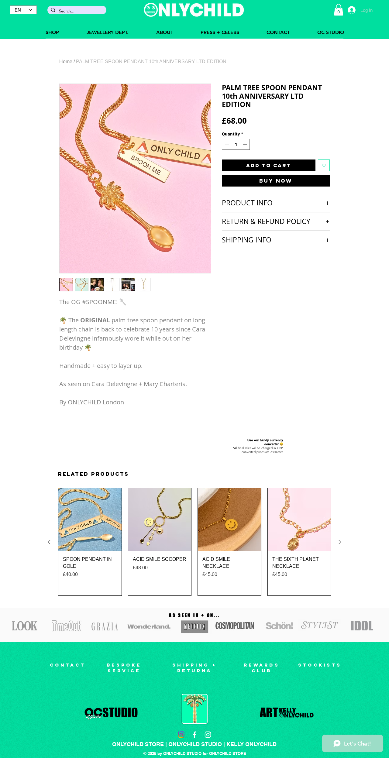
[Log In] (351, 10)
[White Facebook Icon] (194, 734)
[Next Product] (339, 542)
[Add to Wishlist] (324, 165)
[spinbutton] (236, 144)
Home (65, 61)
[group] (194, 542)
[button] (338, 9)
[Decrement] (226, 144)
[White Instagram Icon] (208, 734)
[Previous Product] (49, 542)
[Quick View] (90, 519)
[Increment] (245, 144)
